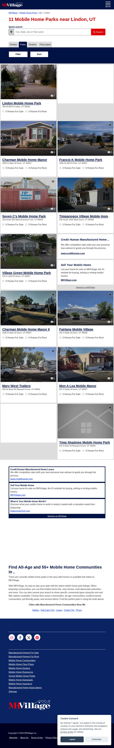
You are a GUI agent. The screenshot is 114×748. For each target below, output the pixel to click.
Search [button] (99, 32)
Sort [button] (39, 54)
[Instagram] (12, 637)
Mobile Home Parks (28, 13)
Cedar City (69, 610)
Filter (18, 54)
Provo (79, 610)
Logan (59, 610)
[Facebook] (20, 637)
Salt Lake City (47, 610)
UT (40, 13)
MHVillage (13, 13)
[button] (11, 32)
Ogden (35, 610)
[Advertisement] (85, 84)
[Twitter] (29, 637)
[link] (21, 103)
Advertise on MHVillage (85, 287)
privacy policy (66, 732)
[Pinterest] (37, 637)
